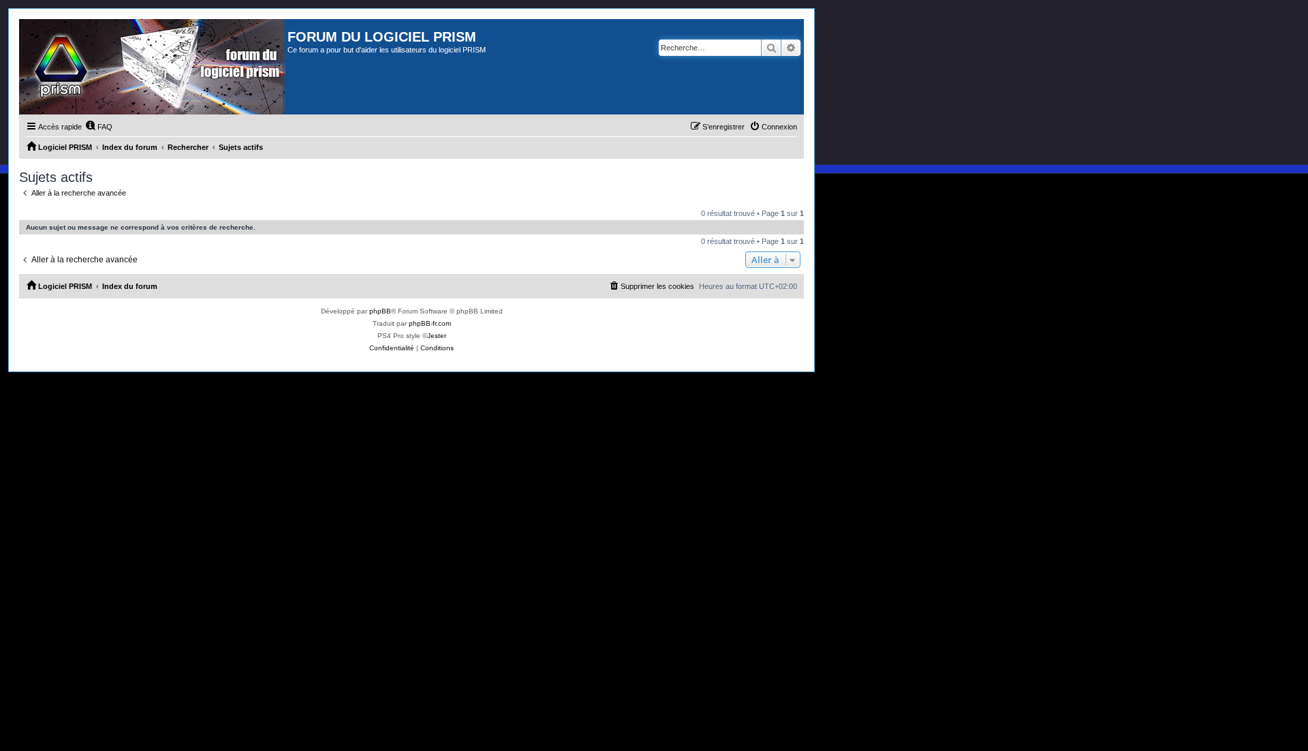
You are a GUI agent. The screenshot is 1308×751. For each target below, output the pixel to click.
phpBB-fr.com (430, 323)
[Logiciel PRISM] (153, 66)
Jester (436, 335)
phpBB (380, 311)
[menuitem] (98, 127)
